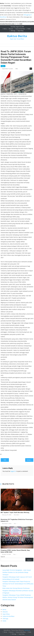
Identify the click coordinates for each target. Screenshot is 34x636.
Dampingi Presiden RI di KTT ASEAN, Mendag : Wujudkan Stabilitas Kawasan (30, 460)
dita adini (16, 515)
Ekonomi (11, 28)
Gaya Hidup (20, 30)
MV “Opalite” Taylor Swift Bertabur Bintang (15, 512)
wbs (17, 68)
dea (14, 554)
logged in (13, 471)
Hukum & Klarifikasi (20, 28)
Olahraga (13, 30)
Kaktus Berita (17, 36)
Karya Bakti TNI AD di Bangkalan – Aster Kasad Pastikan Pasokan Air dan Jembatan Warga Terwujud (17, 572)
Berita (5, 28)
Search (3, 557)
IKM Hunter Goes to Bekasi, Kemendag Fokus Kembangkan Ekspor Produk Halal (6, 460)
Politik (28, 28)
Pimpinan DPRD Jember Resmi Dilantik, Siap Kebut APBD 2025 (15, 551)
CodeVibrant (27, 630)
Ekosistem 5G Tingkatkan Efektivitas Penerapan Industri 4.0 (17, 520)
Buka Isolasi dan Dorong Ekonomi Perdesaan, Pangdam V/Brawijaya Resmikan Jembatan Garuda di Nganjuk (18, 590)
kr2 (15, 523)
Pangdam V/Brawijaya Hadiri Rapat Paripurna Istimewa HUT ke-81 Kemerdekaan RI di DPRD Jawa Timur (18, 584)
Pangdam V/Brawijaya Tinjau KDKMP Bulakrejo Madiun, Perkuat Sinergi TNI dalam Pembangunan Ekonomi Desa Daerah (18, 597)
